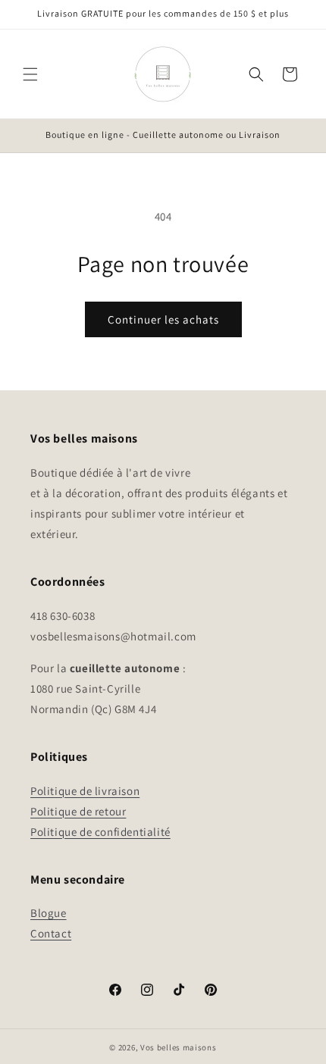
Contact (50, 933)
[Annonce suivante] (298, 135)
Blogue (48, 913)
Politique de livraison (84, 791)
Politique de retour (78, 811)
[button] (30, 74)
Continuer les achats (163, 319)
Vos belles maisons (178, 1047)
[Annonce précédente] (28, 135)
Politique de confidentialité (100, 832)
